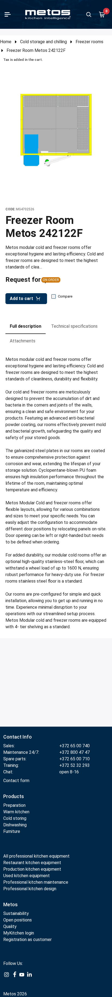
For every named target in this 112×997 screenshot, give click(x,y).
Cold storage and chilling (43, 41)
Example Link (6, 977)
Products (13, 796)
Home (5, 41)
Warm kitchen (16, 811)
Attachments (22, 340)
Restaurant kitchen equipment (32, 862)
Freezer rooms (89, 41)
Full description (25, 326)
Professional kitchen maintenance (35, 882)
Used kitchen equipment (26, 875)
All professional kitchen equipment (36, 856)
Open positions (17, 920)
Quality (10, 926)
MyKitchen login (18, 933)
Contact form (16, 780)
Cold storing (14, 818)
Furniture (11, 831)
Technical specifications (74, 326)
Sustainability (16, 913)
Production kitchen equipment (32, 869)
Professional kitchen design (29, 888)
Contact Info (17, 737)
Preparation (14, 805)
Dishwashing (15, 824)
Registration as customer (27, 939)
